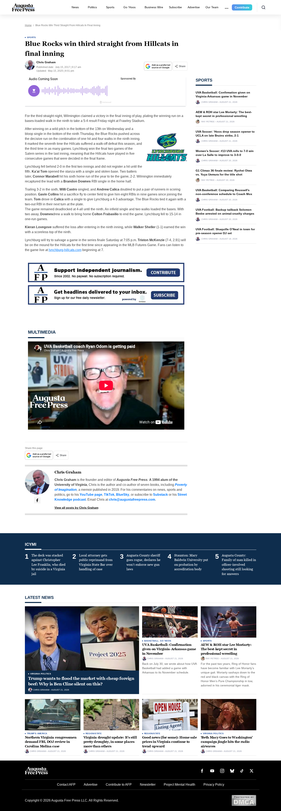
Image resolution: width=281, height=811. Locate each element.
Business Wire (154, 7)
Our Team (212, 7)
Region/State (94, 733)
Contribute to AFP (119, 784)
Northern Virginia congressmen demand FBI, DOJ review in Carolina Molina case (51, 741)
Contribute (242, 7)
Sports (110, 7)
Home (28, 25)
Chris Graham (68, 472)
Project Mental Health (179, 784)
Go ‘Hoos (129, 7)
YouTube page (91, 494)
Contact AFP (66, 784)
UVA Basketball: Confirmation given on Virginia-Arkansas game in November (169, 649)
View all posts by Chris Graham (76, 507)
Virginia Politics (40, 674)
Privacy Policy (213, 784)
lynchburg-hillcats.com (65, 250)
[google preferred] (158, 66)
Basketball (151, 641)
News (75, 7)
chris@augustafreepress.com (132, 499)
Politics (92, 7)
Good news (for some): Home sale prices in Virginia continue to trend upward (169, 741)
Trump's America (37, 733)
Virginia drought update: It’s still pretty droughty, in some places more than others (110, 741)
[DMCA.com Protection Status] (243, 800)
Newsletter (148, 784)
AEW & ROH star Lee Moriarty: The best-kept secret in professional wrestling (226, 649)
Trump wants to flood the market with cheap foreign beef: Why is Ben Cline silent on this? (81, 681)
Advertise (194, 7)
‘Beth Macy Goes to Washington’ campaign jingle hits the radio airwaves (227, 741)
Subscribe (175, 7)
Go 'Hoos (165, 641)
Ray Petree (208, 122)
